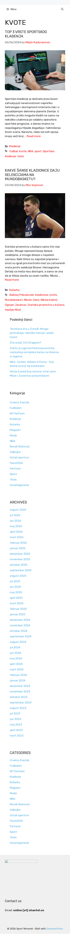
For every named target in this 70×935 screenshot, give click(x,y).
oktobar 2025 (18, 564)
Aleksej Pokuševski (21, 294)
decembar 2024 (20, 619)
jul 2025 (15, 581)
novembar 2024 (20, 625)
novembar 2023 (20, 691)
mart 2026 (16, 537)
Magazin (15, 430)
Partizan (15, 468)
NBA (30, 151)
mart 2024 (16, 669)
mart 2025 (16, 603)
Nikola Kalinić (49, 299)
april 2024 (16, 664)
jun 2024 (15, 652)
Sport (13, 474)
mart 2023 (16, 735)
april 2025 (16, 597)
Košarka (14, 290)
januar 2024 (17, 680)
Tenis (13, 479)
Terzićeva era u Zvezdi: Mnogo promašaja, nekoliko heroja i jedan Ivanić (32, 333)
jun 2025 (15, 586)
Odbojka (15, 452)
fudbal (13, 151)
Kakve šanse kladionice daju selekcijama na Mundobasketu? (32, 174)
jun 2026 (15, 520)
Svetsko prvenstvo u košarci (46, 304)
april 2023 (16, 730)
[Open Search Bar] (62, 9)
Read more (34, 136)
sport (38, 151)
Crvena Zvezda (19, 402)
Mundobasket (14, 299)
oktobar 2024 (18, 630)
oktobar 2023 (18, 697)
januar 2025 (17, 614)
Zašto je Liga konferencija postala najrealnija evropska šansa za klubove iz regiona (34, 352)
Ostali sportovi (19, 457)
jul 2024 (15, 647)
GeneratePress (54, 928)
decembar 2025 (20, 553)
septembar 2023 (20, 702)
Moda (13, 435)
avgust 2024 (18, 641)
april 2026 (16, 531)
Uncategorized (19, 485)
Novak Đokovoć (20, 446)
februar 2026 (18, 542)
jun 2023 (15, 719)
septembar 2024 (20, 636)
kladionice (41, 294)
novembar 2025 (20, 559)
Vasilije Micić (13, 309)
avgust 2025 (18, 575)
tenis (20, 156)
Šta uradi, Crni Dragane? (25, 342)
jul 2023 (15, 713)
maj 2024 (16, 658)
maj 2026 (16, 526)
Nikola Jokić (31, 299)
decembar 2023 (20, 686)
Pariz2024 (16, 463)
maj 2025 (16, 592)
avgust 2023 (18, 708)
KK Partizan (17, 413)
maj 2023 (16, 724)
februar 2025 (18, 608)
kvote (23, 151)
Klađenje (15, 146)
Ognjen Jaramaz (15, 304)
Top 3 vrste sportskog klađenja (26, 34)
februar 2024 (18, 675)
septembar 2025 (20, 570)
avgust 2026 (18, 509)
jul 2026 (15, 515)
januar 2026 (17, 548)
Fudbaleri (16, 407)
